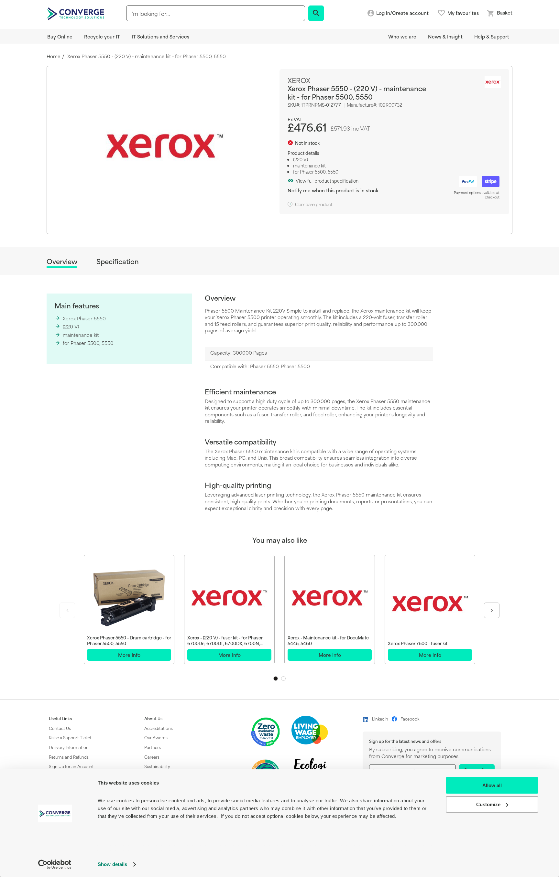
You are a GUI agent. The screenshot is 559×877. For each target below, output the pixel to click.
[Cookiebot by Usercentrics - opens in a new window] (55, 864)
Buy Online (59, 36)
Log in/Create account (402, 13)
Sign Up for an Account (71, 766)
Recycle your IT (102, 36)
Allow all (492, 785)
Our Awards (156, 737)
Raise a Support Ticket (70, 737)
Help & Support (491, 36)
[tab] (62, 262)
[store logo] (76, 13)
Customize (488, 804)
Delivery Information (69, 747)
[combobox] (215, 13)
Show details (112, 864)
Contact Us (60, 728)
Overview (62, 261)
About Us (153, 719)
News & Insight (445, 36)
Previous (67, 610)
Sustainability (157, 766)
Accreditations (158, 728)
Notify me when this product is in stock (333, 190)
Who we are (402, 36)
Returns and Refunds (69, 757)
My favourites (463, 13)
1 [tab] (275, 678)
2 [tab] (283, 678)
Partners (152, 747)
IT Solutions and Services (160, 36)
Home (53, 56)
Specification (117, 261)
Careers (151, 757)
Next (491, 610)
